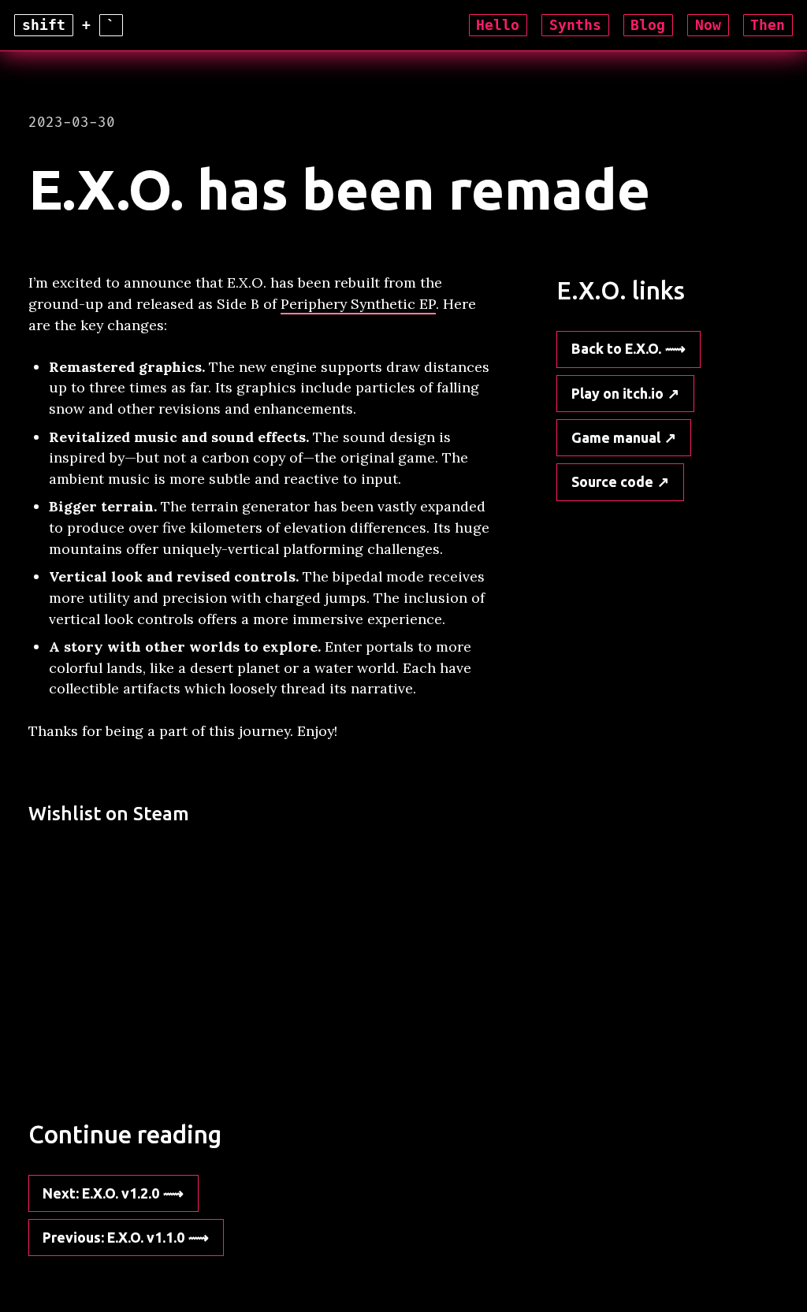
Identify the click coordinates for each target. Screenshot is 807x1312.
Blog (647, 25)
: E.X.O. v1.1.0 (113, 1237)
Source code (612, 481)
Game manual (615, 437)
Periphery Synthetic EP (358, 304)
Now (708, 25)
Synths (575, 25)
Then (767, 25)
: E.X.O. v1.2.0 (101, 1193)
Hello (497, 25)
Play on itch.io (617, 393)
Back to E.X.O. (616, 348)
